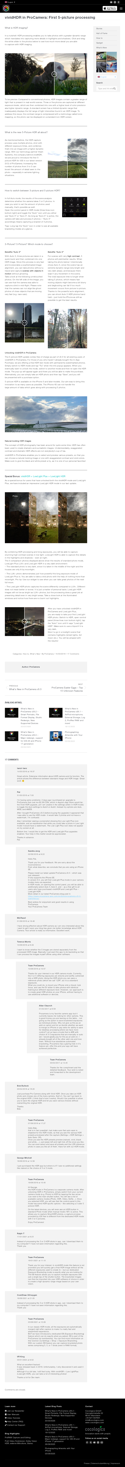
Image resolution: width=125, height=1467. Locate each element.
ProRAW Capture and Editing (18, 1437)
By (48, 654)
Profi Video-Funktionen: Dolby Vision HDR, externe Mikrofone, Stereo (21, 1442)
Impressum (115, 1463)
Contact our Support (16, 1425)
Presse (87, 1463)
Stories (99, 28)
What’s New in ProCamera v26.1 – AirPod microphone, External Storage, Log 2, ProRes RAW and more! (75, 715)
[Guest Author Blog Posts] (112, 67)
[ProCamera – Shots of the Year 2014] (101, 67)
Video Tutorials (13, 1418)
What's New (35, 654)
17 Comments (73, 654)
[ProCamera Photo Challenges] (101, 57)
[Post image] (11, 713)
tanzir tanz (22, 768)
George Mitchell (24, 1158)
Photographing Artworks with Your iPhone (74, 735)
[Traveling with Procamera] (112, 57)
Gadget (99, 43)
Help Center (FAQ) (15, 1421)
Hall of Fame (102, 33)
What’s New (101, 47)
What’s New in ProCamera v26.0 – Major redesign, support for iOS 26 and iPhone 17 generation (32, 738)
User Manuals (13, 1414)
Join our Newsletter (15, 1411)
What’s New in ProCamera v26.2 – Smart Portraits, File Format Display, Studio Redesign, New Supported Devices (31, 715)
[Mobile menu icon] (121, 8)
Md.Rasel (21, 918)
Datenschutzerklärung (100, 1463)
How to (26, 654)
